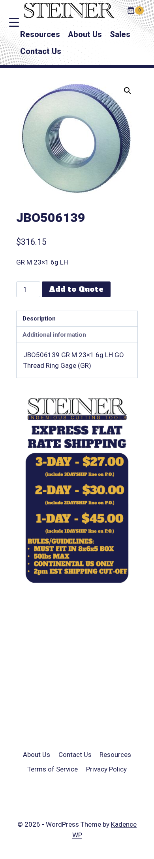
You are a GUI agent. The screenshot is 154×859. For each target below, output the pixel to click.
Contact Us (40, 51)
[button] (127, 91)
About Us (85, 34)
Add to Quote (76, 289)
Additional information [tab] (54, 334)
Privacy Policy (106, 769)
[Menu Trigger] (14, 22)
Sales (120, 34)
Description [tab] (39, 318)
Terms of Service (52, 769)
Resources (40, 34)
